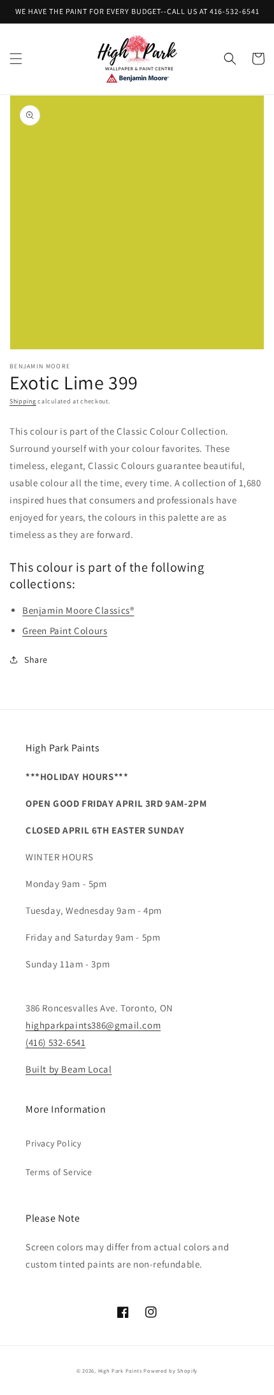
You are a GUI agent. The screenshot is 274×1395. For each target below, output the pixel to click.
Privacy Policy (53, 1143)
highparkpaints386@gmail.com (93, 1025)
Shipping (23, 401)
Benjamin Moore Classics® (78, 610)
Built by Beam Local (68, 1069)
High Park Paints (120, 1370)
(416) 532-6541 (55, 1042)
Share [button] (36, 659)
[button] (16, 59)
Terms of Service (58, 1172)
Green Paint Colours (64, 631)
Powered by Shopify (170, 1370)
